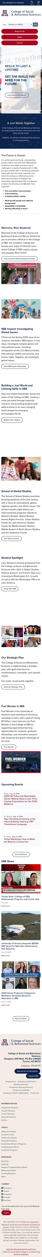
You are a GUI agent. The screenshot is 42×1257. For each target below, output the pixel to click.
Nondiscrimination (21, 1084)
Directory (5, 1161)
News (3, 1177)
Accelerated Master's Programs (13, 1144)
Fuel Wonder (9, 747)
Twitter (6, 1191)
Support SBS (33, 1076)
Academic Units (7, 1135)
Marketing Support (8, 1170)
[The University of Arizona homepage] (13, 3)
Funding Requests (8, 1173)
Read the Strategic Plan (13, 687)
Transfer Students (8, 1111)
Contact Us (25, 1066)
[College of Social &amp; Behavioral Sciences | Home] (21, 13)
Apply (19, 37)
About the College (8, 1131)
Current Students (8, 1114)
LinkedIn (7, 1197)
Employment (11, 1081)
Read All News (21, 1019)
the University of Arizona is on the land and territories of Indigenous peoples (21, 1224)
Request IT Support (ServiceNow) (14, 1167)
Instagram (8, 1194)
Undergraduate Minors (10, 1147)
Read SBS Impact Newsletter (15, 366)
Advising (4, 1164)
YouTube (7, 1200)
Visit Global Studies (11, 538)
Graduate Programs (9, 1141)
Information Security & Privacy (21, 1087)
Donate (20, 43)
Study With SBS (10, 589)
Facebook (8, 1188)
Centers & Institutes (9, 1138)
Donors (4, 1120)
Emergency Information (27, 1081)
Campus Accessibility (21, 1090)
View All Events (21, 854)
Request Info (20, 31)
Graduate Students (8, 1117)
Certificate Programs (9, 1150)
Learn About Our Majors (16, 95)
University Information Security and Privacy (21, 1249)
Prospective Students (9, 1108)
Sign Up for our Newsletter (27, 1071)
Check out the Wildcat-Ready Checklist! (19, 259)
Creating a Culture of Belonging (15, 1093)
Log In (6, 1213)
